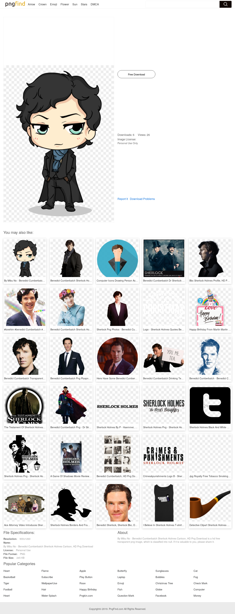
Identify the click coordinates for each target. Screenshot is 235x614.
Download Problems (142, 199)
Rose (82, 583)
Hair (43, 589)
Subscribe (47, 577)
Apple (82, 571)
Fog (196, 577)
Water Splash (48, 595)
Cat (195, 571)
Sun (74, 4)
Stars (84, 4)
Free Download (136, 74)
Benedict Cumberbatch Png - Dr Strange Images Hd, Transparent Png (88, 427)
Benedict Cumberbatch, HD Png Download (120, 476)
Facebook (161, 595)
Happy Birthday (88, 589)
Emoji (53, 4)
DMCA (95, 4)
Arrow (31, 4)
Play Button (85, 577)
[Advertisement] (59, 41)
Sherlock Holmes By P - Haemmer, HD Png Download (126, 427)
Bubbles (160, 577)
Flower (65, 4)
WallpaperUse (49, 583)
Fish (120, 589)
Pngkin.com (86, 595)
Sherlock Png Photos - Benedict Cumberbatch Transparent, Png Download (137, 329)
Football (7, 589)
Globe (159, 589)
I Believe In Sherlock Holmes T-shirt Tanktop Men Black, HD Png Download (184, 525)
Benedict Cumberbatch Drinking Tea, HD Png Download (173, 378)
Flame (45, 571)
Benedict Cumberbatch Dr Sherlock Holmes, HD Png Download (177, 280)
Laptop (121, 577)
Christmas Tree (164, 583)
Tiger (6, 583)
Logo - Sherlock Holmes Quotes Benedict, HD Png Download (176, 329)
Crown (43, 4)
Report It (123, 199)
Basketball (9, 577)
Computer (199, 589)
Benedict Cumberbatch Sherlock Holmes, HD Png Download (83, 280)
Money (197, 595)
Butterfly (122, 571)
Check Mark (200, 583)
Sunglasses (162, 571)
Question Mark (126, 595)
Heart (6, 571)
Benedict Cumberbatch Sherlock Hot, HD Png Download (80, 329)
